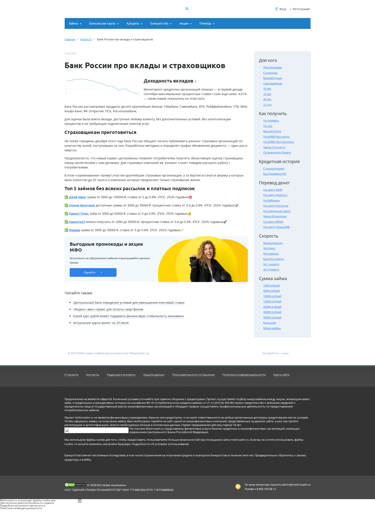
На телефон (271, 120)
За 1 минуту (271, 264)
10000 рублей (272, 296)
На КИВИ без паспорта (278, 142)
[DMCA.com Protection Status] (75, 485)
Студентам (270, 73)
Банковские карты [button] (102, 23)
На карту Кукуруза (275, 206)
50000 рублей (272, 317)
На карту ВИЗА (273, 222)
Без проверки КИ (274, 174)
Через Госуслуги (274, 147)
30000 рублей (272, 312)
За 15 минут (271, 269)
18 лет (267, 89)
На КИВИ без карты (276, 137)
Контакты (92, 375)
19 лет (267, 94)
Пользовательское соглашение (193, 375)
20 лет (267, 99)
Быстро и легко (273, 259)
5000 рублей (271, 291)
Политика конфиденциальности (244, 375)
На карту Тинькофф (276, 227)
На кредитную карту (277, 211)
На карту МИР (272, 190)
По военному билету (277, 152)
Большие (269, 323)
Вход (283, 9)
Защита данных (153, 375)
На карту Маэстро (275, 195)
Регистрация (301, 9)
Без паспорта (272, 131)
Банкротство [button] (159, 23)
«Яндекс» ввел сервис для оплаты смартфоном (108, 309)
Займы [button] (73, 23)
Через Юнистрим (275, 216)
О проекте (71, 375)
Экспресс (269, 248)
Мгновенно (271, 254)
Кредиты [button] (133, 23)
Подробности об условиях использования (160, 444)
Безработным (272, 78)
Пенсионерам (272, 67)
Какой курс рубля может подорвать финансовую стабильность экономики (128, 316)
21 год (267, 105)
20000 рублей (272, 307)
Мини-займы (272, 328)
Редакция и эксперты (121, 375)
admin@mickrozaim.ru (296, 485)
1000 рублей (271, 285)
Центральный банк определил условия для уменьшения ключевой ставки (128, 302)
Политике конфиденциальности (21, 508)
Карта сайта (281, 375)
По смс (267, 126)
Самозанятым (272, 83)
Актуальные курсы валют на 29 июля (101, 323)
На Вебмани (271, 200)
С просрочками (273, 168)
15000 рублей (272, 301)
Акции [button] (183, 23)
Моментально (273, 243)
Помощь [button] (205, 23)
